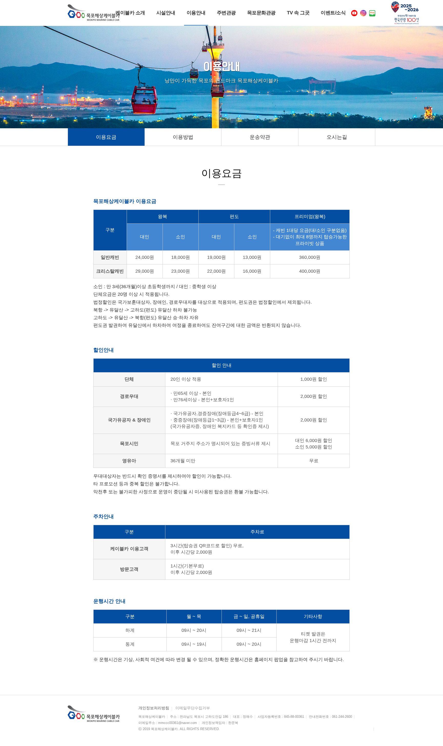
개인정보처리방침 (153, 708)
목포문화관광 (261, 12)
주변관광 (226, 12)
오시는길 (337, 137)
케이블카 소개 (130, 12)
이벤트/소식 (333, 12)
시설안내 (165, 12)
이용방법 (183, 137)
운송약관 (260, 137)
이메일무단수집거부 (192, 708)
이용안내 (196, 12)
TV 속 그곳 (298, 12)
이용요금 (106, 137)
